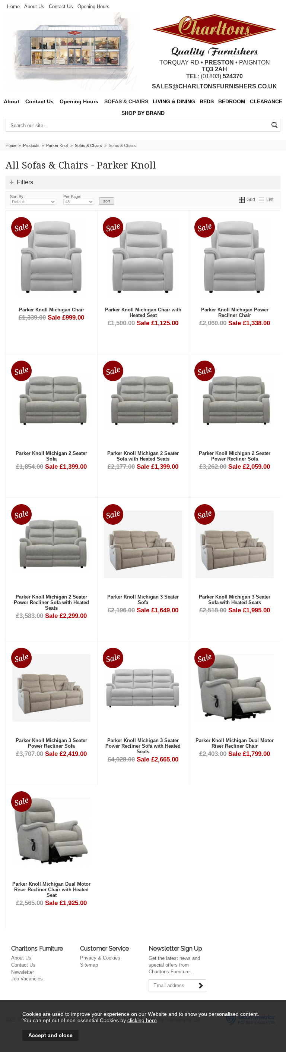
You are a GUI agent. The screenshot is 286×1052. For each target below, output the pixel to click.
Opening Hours (93, 6)
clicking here (142, 1020)
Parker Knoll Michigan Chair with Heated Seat (143, 312)
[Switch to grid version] (242, 199)
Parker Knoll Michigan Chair (51, 310)
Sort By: (17, 196)
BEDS (207, 101)
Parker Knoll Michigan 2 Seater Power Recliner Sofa (234, 456)
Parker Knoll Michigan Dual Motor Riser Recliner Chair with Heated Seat (51, 889)
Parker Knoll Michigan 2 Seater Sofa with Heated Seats (143, 456)
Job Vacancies (27, 979)
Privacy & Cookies (100, 958)
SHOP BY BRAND (143, 113)
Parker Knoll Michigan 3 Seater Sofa (143, 599)
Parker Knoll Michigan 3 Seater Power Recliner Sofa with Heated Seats (143, 746)
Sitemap (89, 965)
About (11, 101)
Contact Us (61, 6)
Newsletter (22, 972)
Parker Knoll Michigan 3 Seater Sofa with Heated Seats (234, 599)
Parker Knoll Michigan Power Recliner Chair (234, 312)
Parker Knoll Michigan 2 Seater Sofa (51, 456)
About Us (34, 6)
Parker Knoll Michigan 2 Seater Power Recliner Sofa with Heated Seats (51, 602)
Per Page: (72, 196)
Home (13, 6)
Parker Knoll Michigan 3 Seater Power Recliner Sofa (51, 743)
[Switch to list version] (261, 199)
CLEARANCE (266, 101)
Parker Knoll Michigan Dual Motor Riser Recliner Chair (235, 743)
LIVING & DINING (174, 101)
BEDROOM (231, 101)
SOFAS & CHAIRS (126, 101)
